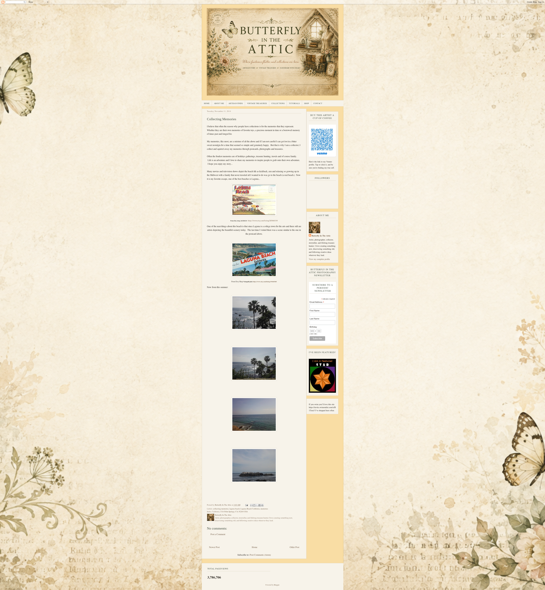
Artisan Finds (236, 103)
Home (207, 103)
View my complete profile (319, 259)
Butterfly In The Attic (321, 235)
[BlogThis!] (254, 505)
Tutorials (294, 103)
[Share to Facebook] (259, 505)
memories (264, 508)
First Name (314, 310)
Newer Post (214, 547)
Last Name (314, 318)
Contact (317, 103)
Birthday (313, 327)
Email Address (317, 302)
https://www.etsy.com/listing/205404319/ (263, 220)
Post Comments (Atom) (260, 554)
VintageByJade (247, 282)
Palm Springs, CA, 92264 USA (236, 511)
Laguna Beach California (250, 508)
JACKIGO (244, 221)
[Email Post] (247, 505)
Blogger (276, 585)
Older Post (294, 547)
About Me (219, 103)
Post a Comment (217, 534)
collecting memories (221, 508)
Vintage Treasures (257, 103)
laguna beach (234, 508)
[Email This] (251, 505)
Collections (278, 103)
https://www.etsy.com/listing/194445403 (265, 282)
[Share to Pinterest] (262, 505)
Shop (306, 103)
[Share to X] (256, 505)
